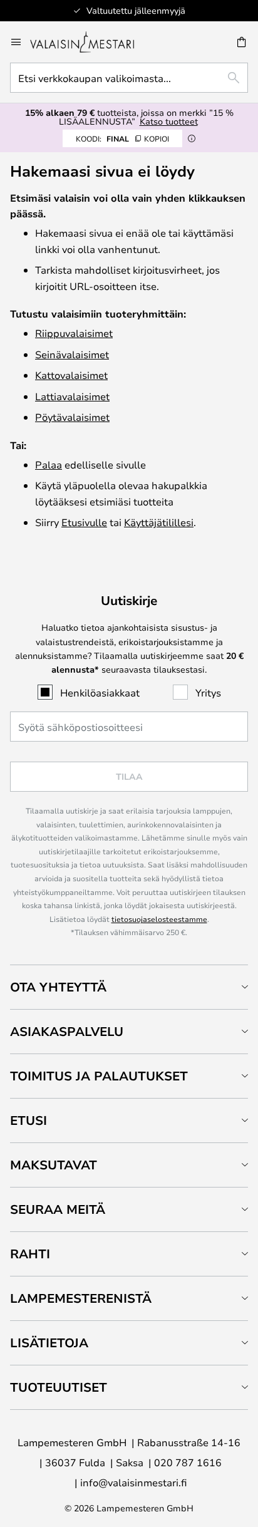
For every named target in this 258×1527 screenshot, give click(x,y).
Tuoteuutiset (58, 1387)
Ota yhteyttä (58, 986)
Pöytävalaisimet (72, 416)
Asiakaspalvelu (66, 1031)
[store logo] (90, 42)
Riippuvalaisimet (74, 332)
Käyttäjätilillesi (159, 522)
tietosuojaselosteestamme (159, 919)
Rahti (30, 1253)
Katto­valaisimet (71, 374)
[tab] (129, 987)
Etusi (28, 1120)
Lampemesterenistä (81, 1298)
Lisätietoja (49, 1342)
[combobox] (129, 78)
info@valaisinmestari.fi (133, 1482)
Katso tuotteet (169, 121)
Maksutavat (53, 1164)
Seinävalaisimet (72, 354)
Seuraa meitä (57, 1209)
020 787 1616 (188, 1462)
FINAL (122, 138)
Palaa (48, 464)
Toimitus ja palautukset (99, 1075)
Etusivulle (84, 522)
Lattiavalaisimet (72, 396)
